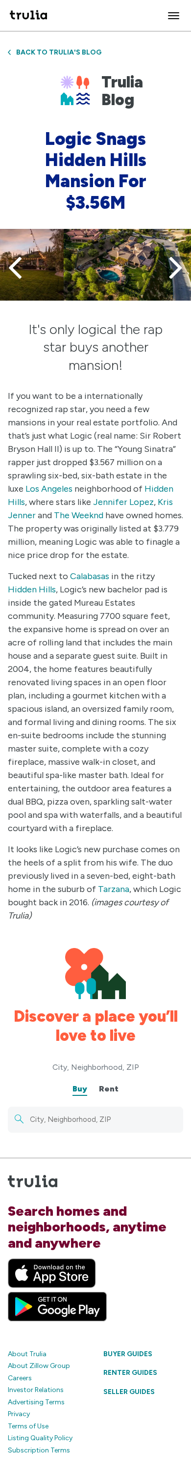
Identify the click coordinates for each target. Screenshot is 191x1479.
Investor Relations (36, 1390)
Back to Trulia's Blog (58, 52)
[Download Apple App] (52, 1273)
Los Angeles (48, 488)
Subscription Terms (39, 1450)
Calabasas (89, 576)
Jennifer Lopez (123, 502)
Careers (20, 1378)
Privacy (19, 1414)
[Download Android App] (57, 1306)
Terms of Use (28, 1426)
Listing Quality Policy (40, 1438)
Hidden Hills (32, 589)
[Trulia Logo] (28, 15)
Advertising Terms (36, 1402)
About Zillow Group (39, 1366)
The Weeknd (78, 515)
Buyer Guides (127, 1354)
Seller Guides (129, 1392)
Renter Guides (130, 1372)
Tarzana (113, 889)
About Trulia (27, 1354)
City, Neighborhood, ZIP (95, 1067)
